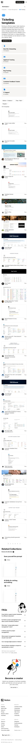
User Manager (8, 393)
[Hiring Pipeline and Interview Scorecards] (14, 347)
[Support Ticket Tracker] (14, 511)
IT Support (6, 92)
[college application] (14, 222)
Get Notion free (7, 40)
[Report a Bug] (14, 204)
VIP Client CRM (8, 430)
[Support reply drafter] (14, 115)
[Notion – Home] (2, 2)
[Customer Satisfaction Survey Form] (14, 494)
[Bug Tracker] (14, 275)
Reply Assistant (8, 466)
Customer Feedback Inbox (11, 448)
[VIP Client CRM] (14, 423)
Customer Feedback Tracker (11, 81)
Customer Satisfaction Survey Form (13, 501)
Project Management (13, 9)
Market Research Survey (11, 318)
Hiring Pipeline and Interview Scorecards (10, 356)
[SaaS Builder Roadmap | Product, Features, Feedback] (14, 403)
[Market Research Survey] (14, 311)
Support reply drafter (10, 123)
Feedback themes (9, 194)
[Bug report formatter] (14, 133)
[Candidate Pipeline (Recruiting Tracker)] (14, 257)
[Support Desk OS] (14, 168)
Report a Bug (8, 212)
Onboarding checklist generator (12, 537)
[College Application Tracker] (14, 293)
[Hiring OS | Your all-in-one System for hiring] (14, 367)
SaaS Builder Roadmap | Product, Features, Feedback (13, 412)
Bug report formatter (10, 141)
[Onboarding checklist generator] (14, 529)
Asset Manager (8, 247)
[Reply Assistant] (14, 458)
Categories (4, 9)
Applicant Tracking (8, 60)
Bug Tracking (7, 70)
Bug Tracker (8, 283)
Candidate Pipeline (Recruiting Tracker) (14, 265)
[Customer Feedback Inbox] (14, 440)
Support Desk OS (9, 176)
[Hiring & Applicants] (14, 476)
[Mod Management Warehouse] (14, 151)
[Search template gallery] (25, 7)
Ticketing (23, 9)
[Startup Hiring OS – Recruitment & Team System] (14, 328)
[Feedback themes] (14, 186)
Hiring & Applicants (9, 484)
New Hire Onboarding (9, 49)
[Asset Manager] (14, 239)
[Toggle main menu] (26, 2)
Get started (14, 687)
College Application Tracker (11, 301)
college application (9, 229)
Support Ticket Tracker (10, 519)
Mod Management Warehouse (12, 158)
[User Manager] (14, 386)
